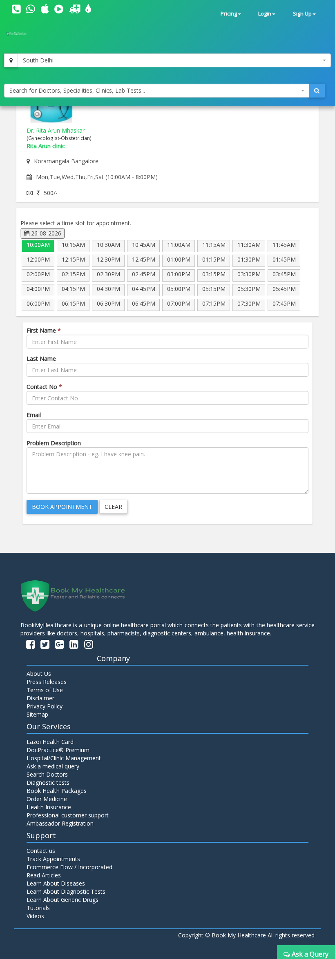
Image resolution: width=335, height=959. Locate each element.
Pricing (229, 13)
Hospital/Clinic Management (64, 758)
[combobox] (174, 60)
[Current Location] (11, 60)
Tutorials (38, 908)
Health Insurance (49, 807)
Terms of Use (45, 690)
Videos (35, 916)
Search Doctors (47, 774)
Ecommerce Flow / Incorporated (69, 867)
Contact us (41, 851)
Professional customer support (68, 815)
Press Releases (47, 682)
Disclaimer (40, 698)
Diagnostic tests (48, 782)
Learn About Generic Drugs (62, 900)
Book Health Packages (57, 791)
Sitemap (37, 714)
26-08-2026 (45, 233)
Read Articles (44, 875)
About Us (39, 673)
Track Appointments (53, 859)
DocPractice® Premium (58, 750)
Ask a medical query (53, 766)
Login (264, 13)
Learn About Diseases (56, 883)
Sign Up (302, 13)
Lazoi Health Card (50, 742)
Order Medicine (47, 799)
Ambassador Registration (60, 823)
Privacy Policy (45, 706)
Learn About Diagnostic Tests (66, 891)
